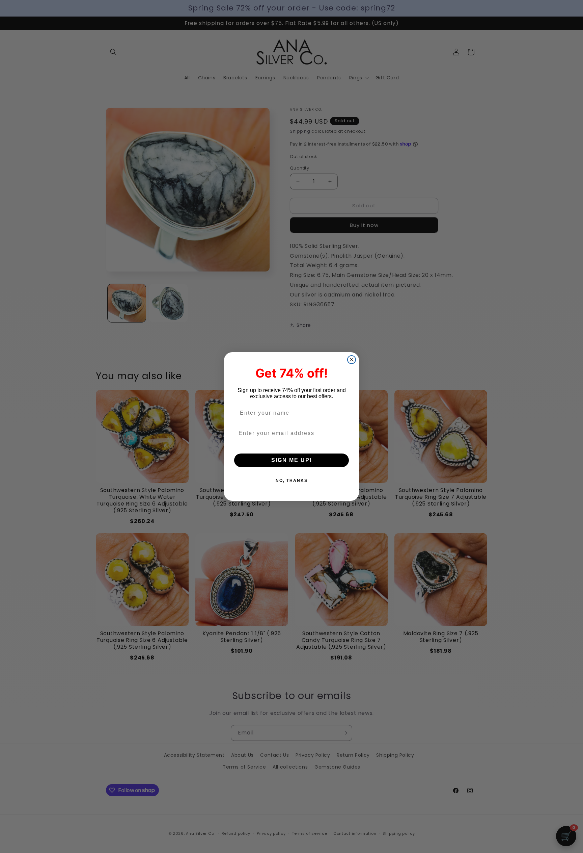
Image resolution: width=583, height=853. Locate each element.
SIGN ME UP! (291, 460)
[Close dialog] (352, 360)
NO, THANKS (292, 480)
